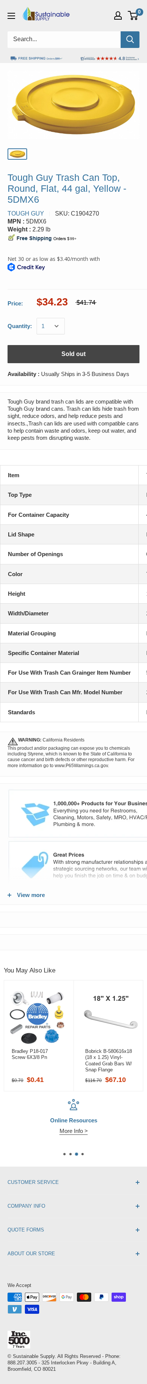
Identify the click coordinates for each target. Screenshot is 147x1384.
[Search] (130, 39)
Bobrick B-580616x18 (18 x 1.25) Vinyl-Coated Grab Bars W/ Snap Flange (108, 1060)
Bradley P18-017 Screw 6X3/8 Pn (30, 1054)
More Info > (74, 1131)
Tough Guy (26, 213)
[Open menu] (11, 16)
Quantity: (20, 326)
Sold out (73, 354)
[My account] (118, 15)
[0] (133, 15)
